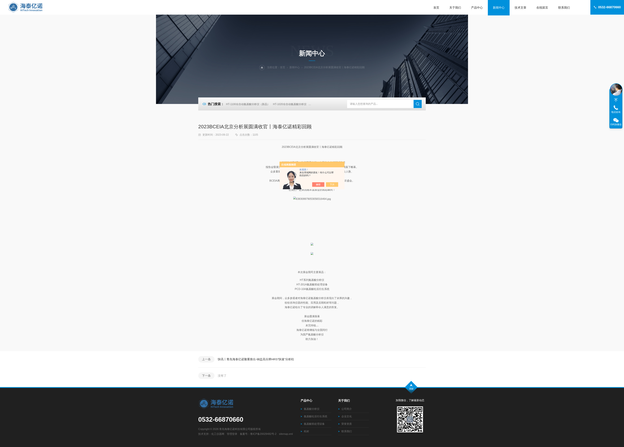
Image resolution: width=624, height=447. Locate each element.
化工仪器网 (217, 434)
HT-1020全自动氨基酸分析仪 (289, 104)
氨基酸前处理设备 (314, 423)
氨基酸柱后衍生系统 (315, 416)
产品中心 (477, 7)
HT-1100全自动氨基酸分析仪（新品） (248, 104)
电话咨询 (615, 112)
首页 (436, 7)
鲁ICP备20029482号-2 (263, 434)
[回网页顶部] (616, 100)
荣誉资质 (346, 423)
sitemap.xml (286, 434)
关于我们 (455, 7)
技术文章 (520, 7)
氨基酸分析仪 (311, 409)
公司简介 (346, 409)
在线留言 (542, 7)
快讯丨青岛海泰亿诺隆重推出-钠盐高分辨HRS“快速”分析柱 (256, 359)
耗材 (306, 431)
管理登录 (232, 434)
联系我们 (564, 7)
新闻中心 (499, 7)
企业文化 (346, 416)
